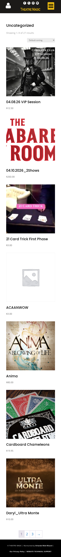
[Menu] (51, 6)
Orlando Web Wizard (43, 545)
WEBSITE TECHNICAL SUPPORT (39, 551)
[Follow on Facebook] (24, 3)
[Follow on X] (28, 3)
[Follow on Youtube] (37, 3)
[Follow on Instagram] (33, 3)
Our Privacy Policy (17, 551)
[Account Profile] (10, 6)
